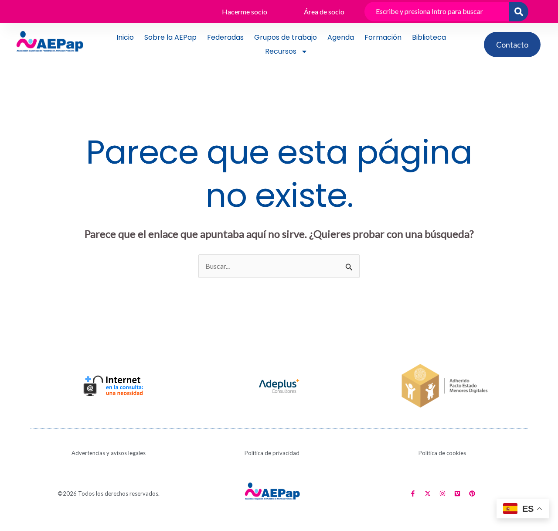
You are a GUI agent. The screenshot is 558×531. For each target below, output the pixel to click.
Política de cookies (442, 452)
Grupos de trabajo (285, 37)
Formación (382, 37)
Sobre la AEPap (170, 37)
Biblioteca (429, 37)
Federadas (225, 37)
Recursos (280, 51)
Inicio (125, 37)
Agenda (340, 37)
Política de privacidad (272, 452)
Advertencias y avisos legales (108, 452)
